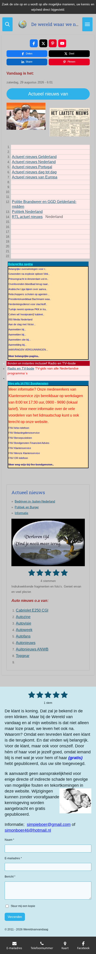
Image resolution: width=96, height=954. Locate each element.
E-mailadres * (13, 858)
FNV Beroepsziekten (20, 437)
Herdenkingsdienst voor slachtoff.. (27, 304)
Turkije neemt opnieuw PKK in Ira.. (27, 309)
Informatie (21, 513)
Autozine (23, 617)
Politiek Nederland (27, 212)
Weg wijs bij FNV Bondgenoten (28, 383)
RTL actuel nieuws (27, 217)
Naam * (9, 839)
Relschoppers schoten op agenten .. (28, 294)
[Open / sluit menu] (87, 24)
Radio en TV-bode (20, 368)
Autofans (23, 636)
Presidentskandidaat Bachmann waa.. (29, 299)
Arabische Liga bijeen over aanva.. (27, 289)
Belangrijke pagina (20, 264)
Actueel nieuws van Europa (34, 177)
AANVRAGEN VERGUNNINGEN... (28, 349)
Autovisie (23, 623)
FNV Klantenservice (19, 448)
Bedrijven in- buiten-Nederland (35, 501)
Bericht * (10, 876)
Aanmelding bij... (17, 344)
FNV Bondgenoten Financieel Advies (28, 443)
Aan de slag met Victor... (22, 324)
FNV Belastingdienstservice (24, 432)
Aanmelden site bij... (19, 339)
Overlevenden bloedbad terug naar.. (28, 284)
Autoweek (24, 630)
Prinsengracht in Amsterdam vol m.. (28, 279)
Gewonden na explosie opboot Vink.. (29, 273)
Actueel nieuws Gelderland (34, 157)
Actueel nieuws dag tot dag (34, 172)
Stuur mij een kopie (23, 906)
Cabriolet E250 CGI (32, 610)
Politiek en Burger (27, 507)
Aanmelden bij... (17, 329)
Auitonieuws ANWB (32, 649)
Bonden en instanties (20, 363)
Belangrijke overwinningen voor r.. (27, 269)
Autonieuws (25, 643)
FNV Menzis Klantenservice (24, 453)
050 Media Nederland (20, 319)
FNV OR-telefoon (18, 458)
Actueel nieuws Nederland (34, 162)
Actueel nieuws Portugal (32, 167)
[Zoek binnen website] (7, 24)
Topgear (22, 656)
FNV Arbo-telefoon (18, 427)
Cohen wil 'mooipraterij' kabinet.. (26, 314)
